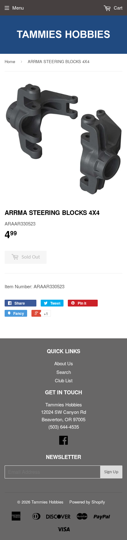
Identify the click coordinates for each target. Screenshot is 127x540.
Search (63, 372)
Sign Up (111, 472)
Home (10, 61)
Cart (117, 7)
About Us (63, 363)
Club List (63, 380)
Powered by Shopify (87, 502)
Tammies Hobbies (47, 502)
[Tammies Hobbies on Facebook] (63, 442)
